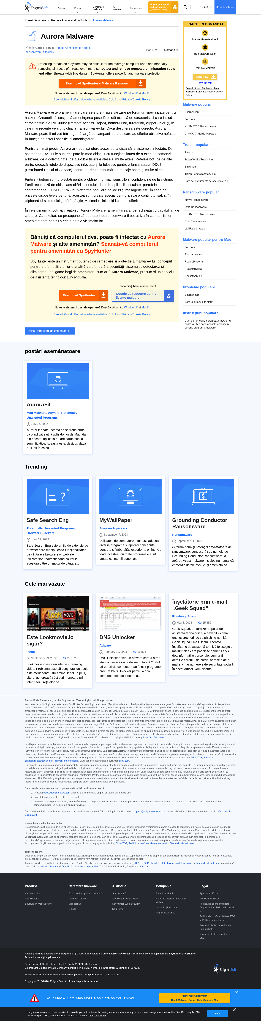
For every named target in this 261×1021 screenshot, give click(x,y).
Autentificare (227, 7)
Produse (78, 8)
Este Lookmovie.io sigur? (199, 301)
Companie (136, 8)
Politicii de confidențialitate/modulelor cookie (170, 863)
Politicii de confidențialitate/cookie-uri (148, 843)
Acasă (61, 8)
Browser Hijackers (41, 533)
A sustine (117, 8)
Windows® (131, 93)
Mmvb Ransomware (196, 199)
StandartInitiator (194, 254)
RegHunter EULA (209, 898)
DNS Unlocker (117, 637)
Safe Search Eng (48, 520)
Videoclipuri (75, 903)
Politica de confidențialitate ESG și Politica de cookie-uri (217, 918)
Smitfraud (190, 166)
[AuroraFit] (58, 381)
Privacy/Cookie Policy (136, 99)
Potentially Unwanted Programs (51, 528)
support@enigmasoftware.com (149, 811)
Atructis (189, 152)
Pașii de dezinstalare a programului (54, 953)
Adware (53, 413)
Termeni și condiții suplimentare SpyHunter (157, 953)
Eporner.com (192, 111)
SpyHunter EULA (209, 893)
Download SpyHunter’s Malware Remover (97, 83)
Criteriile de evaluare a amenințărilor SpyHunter (104, 953)
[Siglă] (36, 7)
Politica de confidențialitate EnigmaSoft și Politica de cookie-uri (218, 907)
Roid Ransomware (195, 221)
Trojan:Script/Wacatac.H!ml (200, 173)
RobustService (193, 275)
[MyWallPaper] (130, 496)
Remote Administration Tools (69, 20)
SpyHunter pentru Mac (125, 898)
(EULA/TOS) (139, 863)
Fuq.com (190, 119)
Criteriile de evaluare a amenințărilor (80, 866)
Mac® (145, 93)
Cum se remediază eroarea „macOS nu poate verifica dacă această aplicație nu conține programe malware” (208, 324)
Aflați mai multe (97, 1015)
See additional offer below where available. (81, 99)
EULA (112, 99)
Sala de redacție (165, 893)
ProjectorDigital (193, 268)
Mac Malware (36, 413)
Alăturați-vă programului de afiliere (171, 900)
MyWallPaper (115, 520)
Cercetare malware (98, 8)
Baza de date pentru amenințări (86, 893)
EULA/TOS (196, 757)
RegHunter (118, 908)
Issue (31, 652)
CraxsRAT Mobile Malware (200, 133)
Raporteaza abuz (165, 912)
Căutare (185, 7)
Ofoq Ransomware (196, 206)
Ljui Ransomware (195, 228)
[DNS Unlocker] (130, 613)
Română (203, 7)
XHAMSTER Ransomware (200, 126)
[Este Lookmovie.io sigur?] (58, 613)
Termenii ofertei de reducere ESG (215, 936)
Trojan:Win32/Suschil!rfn (199, 159)
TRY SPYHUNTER (194, 998)
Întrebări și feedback (167, 907)
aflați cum (124, 761)
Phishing (179, 616)
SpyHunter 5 (119, 893)
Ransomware (33, 52)
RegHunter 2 (32, 898)
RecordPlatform (194, 261)
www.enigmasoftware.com (57, 793)
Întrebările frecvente (153, 737)
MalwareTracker (78, 898)
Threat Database (35, 20)
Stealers (48, 52)
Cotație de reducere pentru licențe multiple (136, 295)
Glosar (72, 908)
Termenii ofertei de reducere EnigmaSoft (215, 927)
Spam (191, 616)
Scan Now (201, 76)
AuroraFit (39, 404)
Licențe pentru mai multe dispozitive (159, 7)
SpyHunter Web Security (38, 903)
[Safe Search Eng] (58, 496)
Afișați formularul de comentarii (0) (49, 330)
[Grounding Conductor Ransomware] (203, 496)
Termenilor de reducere (66, 761)
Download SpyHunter (79, 295)
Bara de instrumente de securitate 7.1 (206, 180)
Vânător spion (32, 893)
